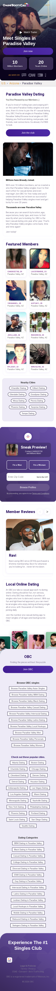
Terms (24, 969)
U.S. (3, 83)
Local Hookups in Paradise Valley (28, 906)
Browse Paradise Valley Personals (28, 739)
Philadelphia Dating (39, 807)
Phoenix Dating (18, 407)
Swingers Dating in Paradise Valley (28, 925)
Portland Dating (38, 813)
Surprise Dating (38, 407)
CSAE (14, 971)
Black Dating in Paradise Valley (28, 849)
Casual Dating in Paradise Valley (28, 856)
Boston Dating (37, 762)
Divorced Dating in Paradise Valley (28, 868)
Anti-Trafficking (36, 971)
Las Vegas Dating (40, 788)
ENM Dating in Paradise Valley (28, 875)
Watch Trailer (30, 32)
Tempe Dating (28, 413)
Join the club (28, 133)
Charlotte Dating (17, 769)
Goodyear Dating (38, 394)
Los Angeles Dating (19, 794)
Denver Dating (39, 775)
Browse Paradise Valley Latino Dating (28, 720)
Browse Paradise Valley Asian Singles (28, 688)
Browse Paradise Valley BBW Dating (28, 695)
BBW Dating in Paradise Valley (28, 843)
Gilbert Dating (38, 388)
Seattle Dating (28, 826)
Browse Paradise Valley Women (28, 745)
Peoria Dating (37, 401)
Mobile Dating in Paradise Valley (28, 913)
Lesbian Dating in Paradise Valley (28, 900)
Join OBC (28, 669)
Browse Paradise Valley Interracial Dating (28, 714)
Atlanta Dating (18, 762)
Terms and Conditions (40, 493)
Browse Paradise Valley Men (28, 732)
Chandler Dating (18, 388)
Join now (28, 51)
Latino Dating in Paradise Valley (28, 894)
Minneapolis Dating (17, 800)
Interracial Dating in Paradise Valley (28, 887)
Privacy (32, 969)
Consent (23, 971)
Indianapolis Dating (17, 788)
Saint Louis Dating (17, 819)
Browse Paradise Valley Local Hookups (28, 726)
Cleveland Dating (18, 775)
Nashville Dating (40, 800)
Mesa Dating (18, 401)
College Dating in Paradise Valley (28, 862)
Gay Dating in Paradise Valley (28, 881)
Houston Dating (37, 781)
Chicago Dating (39, 769)
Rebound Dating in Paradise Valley (28, 919)
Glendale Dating (17, 394)
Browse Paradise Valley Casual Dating (28, 707)
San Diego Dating (39, 819)
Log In (47, 5)
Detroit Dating (18, 781)
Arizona (14, 83)
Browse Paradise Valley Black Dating (28, 701)
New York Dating (16, 807)
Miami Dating (40, 794)
